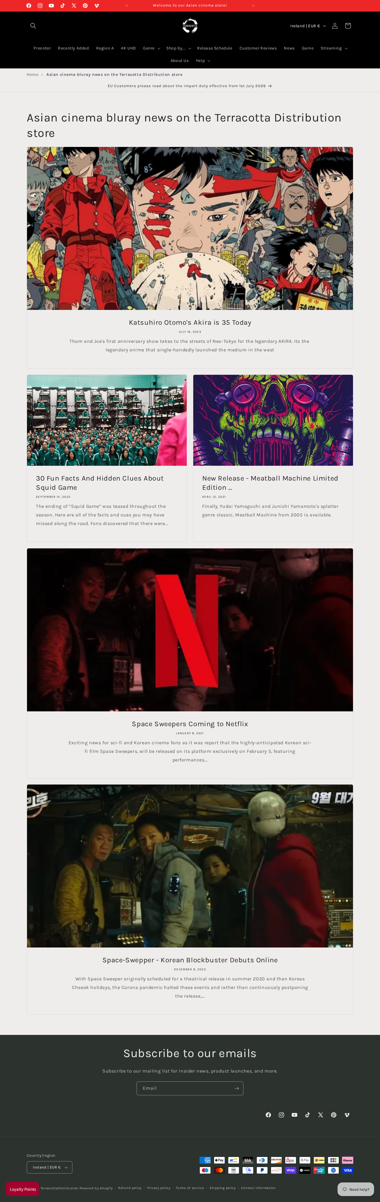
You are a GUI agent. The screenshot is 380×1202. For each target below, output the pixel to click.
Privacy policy (158, 1188)
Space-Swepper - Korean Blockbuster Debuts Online (190, 960)
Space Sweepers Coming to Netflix (190, 724)
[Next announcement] (253, 5)
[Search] (33, 25)
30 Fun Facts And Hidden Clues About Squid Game (100, 483)
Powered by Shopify (96, 1188)
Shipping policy (223, 1188)
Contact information (258, 1188)
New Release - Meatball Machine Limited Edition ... (270, 483)
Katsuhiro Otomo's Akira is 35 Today (190, 322)
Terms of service (190, 1188)
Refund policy (130, 1188)
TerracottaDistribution (59, 1188)
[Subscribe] (236, 1088)
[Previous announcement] (126, 5)
